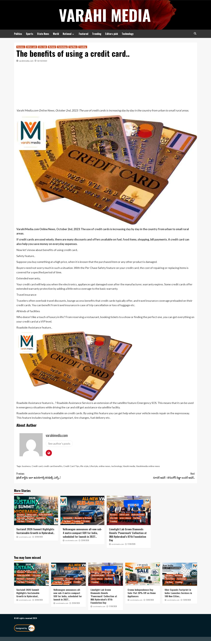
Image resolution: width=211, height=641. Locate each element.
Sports (29, 34)
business (26, 466)
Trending (96, 34)
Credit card (37, 466)
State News (43, 34)
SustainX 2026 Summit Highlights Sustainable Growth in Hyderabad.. (35, 531)
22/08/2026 (39, 537)
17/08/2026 (131, 544)
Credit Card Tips (71, 466)
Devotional (133, 582)
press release (125, 518)
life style (84, 466)
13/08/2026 (150, 600)
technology (116, 466)
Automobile (68, 518)
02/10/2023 (42, 61)
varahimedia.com (26, 61)
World (56, 34)
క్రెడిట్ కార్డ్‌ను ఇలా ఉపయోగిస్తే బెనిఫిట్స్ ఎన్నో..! (38, 475)
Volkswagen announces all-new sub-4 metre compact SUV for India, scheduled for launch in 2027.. (82, 532)
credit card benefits (52, 466)
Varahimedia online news (148, 466)
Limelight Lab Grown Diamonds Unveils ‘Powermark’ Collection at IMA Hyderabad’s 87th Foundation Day (128, 534)
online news (104, 466)
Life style (42, 47)
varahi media (105, 14)
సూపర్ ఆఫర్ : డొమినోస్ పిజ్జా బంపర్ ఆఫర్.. (174, 475)
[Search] (195, 33)
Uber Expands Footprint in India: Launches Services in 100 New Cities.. (178, 593)
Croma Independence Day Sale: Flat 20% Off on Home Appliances (142, 593)
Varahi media (129, 466)
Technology (127, 34)
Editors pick (111, 34)
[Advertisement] (105, 85)
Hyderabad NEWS (45, 514)
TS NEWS (86, 521)
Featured (83, 34)
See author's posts (59, 443)
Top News (73, 47)
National (67, 34)
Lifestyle (93, 466)
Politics (18, 34)
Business (20, 47)
